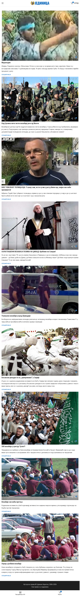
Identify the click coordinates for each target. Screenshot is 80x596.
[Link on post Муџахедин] (40, 36)
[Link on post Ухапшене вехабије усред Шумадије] (40, 290)
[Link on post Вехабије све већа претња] (40, 479)
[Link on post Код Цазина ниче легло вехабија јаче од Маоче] (40, 99)
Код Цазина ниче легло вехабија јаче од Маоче (20, 123)
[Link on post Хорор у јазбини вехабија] (40, 538)
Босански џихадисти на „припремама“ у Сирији (20, 377)
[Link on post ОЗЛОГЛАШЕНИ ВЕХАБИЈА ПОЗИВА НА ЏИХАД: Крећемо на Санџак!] (40, 225)
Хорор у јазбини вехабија (11, 564)
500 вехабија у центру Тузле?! (13, 446)
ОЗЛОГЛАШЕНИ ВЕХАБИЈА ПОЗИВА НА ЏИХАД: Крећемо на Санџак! (29, 251)
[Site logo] (40, 3)
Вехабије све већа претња (12, 502)
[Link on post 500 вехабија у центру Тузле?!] (40, 418)
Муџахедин (6, 62)
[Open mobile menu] (3, 3)
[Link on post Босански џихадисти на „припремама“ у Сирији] (40, 351)
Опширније (6, 74)
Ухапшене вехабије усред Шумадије (16, 316)
